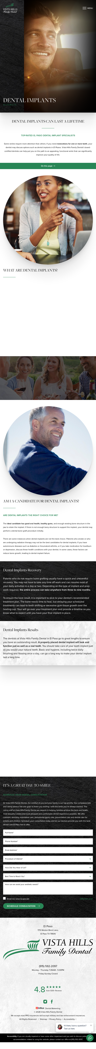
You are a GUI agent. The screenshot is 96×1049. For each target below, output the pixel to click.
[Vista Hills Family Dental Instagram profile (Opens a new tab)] (45, 1001)
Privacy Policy (55, 1019)
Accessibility (69, 1019)
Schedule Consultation (21, 906)
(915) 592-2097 (23, 696)
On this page (47, 165)
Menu (90, 8)
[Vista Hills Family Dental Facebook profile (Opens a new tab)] (52, 1001)
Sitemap (43, 1019)
